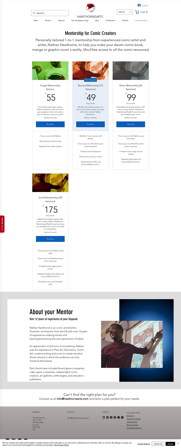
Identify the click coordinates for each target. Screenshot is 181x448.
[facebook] (111, 417)
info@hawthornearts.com (72, 398)
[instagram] (107, 417)
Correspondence (134, 428)
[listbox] (125, 12)
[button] (125, 12)
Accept (170, 444)
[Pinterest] (122, 417)
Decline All (158, 444)
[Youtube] (104, 417)
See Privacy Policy (61, 445)
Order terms (132, 422)
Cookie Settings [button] (144, 444)
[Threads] (118, 417)
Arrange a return (134, 419)
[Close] (178, 444)
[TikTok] (115, 417)
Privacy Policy (132, 425)
